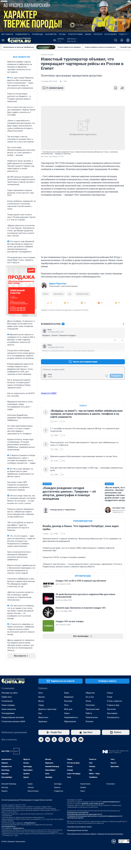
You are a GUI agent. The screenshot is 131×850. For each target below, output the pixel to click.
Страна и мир (113, 705)
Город (41, 705)
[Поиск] (116, 40)
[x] (74, 739)
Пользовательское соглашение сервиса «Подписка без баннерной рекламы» (95, 834)
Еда (40, 713)
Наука (66, 713)
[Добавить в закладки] (115, 88)
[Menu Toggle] (3, 40)
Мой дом (68, 709)
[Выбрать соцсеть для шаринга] (122, 88)
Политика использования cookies (79, 827)
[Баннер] (45, 47)
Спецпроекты (113, 717)
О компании (7, 701)
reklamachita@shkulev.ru (111, 802)
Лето (66, 705)
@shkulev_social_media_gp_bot (93, 803)
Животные (43, 717)
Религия (89, 721)
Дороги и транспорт (47, 709)
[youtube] (80, 739)
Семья (110, 693)
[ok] (54, 739)
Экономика (112, 713)
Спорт (109, 697)
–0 (122, 340)
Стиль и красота (114, 701)
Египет (45, 294)
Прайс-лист (7, 697)
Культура (68, 701)
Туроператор (58, 294)
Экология (111, 709)
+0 (115, 340)
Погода (62, 34)
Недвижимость (22, 34)
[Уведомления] (122, 40)
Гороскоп (97, 34)
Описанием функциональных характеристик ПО (84, 814)
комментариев (55, 88)
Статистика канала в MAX (13, 721)
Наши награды (8, 705)
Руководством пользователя (77, 812)
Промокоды (37, 34)
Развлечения (92, 717)
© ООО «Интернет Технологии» (13, 841)
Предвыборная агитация (13, 717)
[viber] (60, 739)
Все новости (7, 34)
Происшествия (92, 709)
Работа (89, 713)
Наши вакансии (9, 709)
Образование (70, 721)
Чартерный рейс (82, 294)
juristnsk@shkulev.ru (9, 826)
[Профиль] (128, 40)
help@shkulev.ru (18, 828)
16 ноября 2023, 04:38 (49, 81)
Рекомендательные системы (77, 830)
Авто (40, 693)
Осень (88, 701)
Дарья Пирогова (57, 283)
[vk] (47, 739)
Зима (66, 693)
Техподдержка (8, 713)
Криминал (68, 697)
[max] (67, 739)
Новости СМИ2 (49, 393)
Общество (90, 693)
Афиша (88, 34)
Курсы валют (111, 34)
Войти (50, 377)
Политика (90, 705)
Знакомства (51, 34)
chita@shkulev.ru (30, 823)
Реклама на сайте (10, 693)
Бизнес (41, 697)
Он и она (90, 697)
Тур (69, 294)
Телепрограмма (75, 34)
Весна (41, 701)
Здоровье (42, 721)
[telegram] (40, 739)
